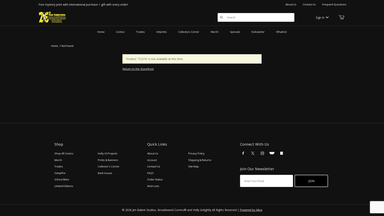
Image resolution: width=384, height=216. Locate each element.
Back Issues (105, 173)
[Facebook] (243, 153)
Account (152, 160)
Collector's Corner (108, 166)
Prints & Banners (108, 160)
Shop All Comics (63, 153)
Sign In (320, 17)
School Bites (61, 179)
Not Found (67, 46)
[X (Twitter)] (253, 153)
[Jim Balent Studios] (52, 17)
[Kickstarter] (282, 153)
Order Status (155, 179)
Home (54, 46)
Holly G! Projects (107, 153)
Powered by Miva (251, 210)
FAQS (150, 173)
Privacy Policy (196, 153)
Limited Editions (63, 186)
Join (311, 181)
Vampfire (60, 173)
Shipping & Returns (199, 160)
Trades (58, 166)
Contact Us (309, 4)
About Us (290, 4)
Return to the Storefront (138, 69)
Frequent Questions (334, 4)
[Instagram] (262, 153)
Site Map (193, 166)
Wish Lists (153, 186)
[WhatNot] (272, 153)
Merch (58, 160)
